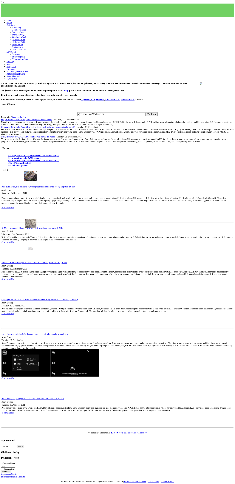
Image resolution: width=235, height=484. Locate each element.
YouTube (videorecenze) (17, 71)
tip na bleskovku (19, 117)
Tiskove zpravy (18, 57)
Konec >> (142, 433)
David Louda (153, 481)
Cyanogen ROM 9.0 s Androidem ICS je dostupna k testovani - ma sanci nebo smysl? (38, 127)
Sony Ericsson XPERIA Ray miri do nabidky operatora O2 (26, 119)
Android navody (14, 76)
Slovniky (10, 61)
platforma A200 (18, 42)
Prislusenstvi (17, 44)
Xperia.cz (85, 99)
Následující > (132, 433)
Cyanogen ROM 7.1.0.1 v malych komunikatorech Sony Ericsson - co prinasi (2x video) (39, 299)
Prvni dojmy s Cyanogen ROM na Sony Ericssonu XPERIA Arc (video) (32, 398)
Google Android (19, 30)
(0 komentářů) (7, 413)
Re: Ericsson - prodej (17, 165)
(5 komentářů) (7, 378)
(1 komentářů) (7, 313)
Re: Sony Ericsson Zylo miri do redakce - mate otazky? (33, 155)
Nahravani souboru (20, 59)
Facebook (11, 69)
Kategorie (11, 25)
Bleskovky (16, 27)
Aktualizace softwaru (16, 74)
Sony (66, 90)
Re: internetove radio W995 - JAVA (24, 158)
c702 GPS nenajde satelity (20, 163)
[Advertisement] (117, 10)
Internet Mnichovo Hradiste (13, 477)
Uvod (9, 20)
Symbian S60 (18, 32)
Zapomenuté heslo (9, 474)
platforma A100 (18, 39)
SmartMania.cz (112, 99)
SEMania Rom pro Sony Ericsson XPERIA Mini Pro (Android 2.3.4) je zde (34, 262)
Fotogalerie (11, 66)
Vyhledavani (12, 79)
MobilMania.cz (127, 99)
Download (11, 52)
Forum (9, 22)
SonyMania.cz (97, 99)
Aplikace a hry (18, 47)
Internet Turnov (167, 481)
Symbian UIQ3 (18, 35)
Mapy (9, 64)
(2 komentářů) (7, 279)
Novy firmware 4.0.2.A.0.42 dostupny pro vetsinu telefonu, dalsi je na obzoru (34, 334)
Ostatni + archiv (19, 49)
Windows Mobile (19, 37)
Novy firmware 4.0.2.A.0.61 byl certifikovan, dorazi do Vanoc (28, 137)
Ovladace (16, 54)
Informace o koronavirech (135, 481)
